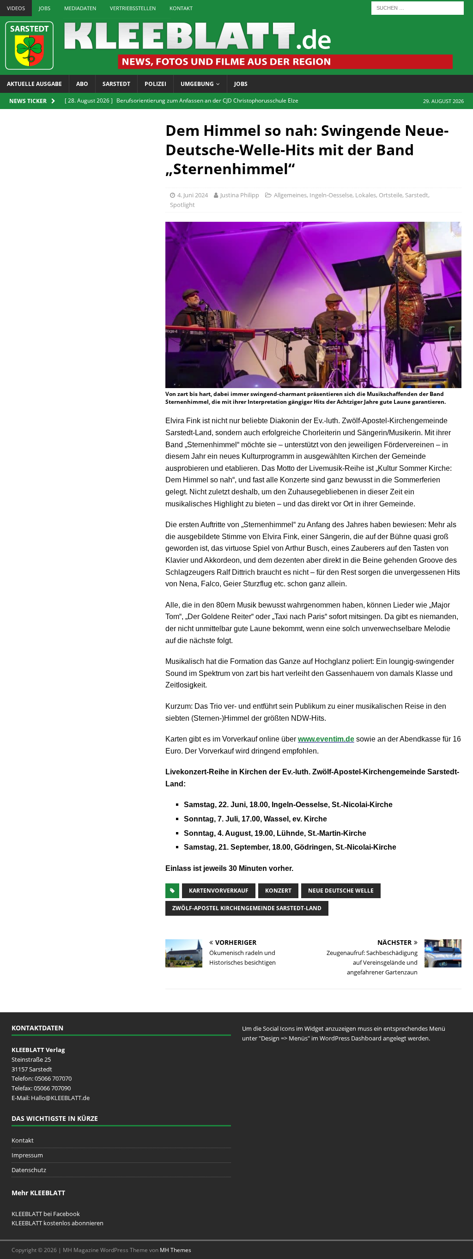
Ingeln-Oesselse (330, 195)
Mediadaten (80, 8)
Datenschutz (29, 1170)
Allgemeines (290, 195)
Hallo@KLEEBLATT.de (60, 1098)
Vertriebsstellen (133, 8)
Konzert (278, 890)
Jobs (44, 8)
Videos (16, 8)
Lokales (365, 195)
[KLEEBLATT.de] (226, 69)
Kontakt (181, 8)
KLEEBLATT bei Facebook (46, 1214)
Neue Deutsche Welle (341, 890)
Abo (82, 84)
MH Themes (175, 1250)
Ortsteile (390, 195)
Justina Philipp (239, 195)
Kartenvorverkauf (219, 890)
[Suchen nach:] (417, 7)
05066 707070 (53, 1078)
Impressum (27, 1155)
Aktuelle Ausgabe (34, 84)
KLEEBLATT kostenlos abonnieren (57, 1223)
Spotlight (182, 205)
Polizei (155, 84)
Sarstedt (116, 84)
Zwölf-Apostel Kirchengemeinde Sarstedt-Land (246, 908)
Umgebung (197, 84)
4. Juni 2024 (192, 195)
